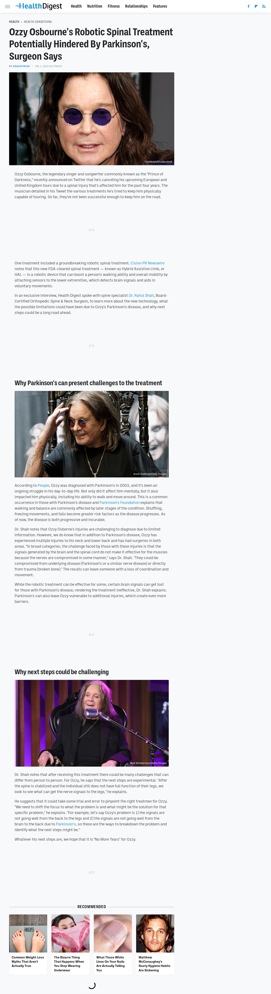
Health (76, 6)
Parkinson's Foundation (120, 502)
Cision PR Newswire (148, 263)
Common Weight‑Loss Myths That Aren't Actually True (28, 961)
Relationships (136, 6)
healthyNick (21, 66)
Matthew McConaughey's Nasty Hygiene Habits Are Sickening (154, 963)
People (43, 485)
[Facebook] (248, 7)
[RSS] (264, 7)
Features (160, 6)
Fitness (114, 6)
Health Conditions (38, 21)
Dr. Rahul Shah (141, 295)
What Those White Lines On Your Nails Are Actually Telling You (110, 963)
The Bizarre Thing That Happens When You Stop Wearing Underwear (69, 963)
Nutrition (94, 6)
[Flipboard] (256, 7)
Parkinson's (66, 824)
